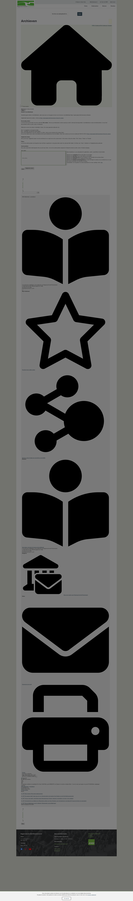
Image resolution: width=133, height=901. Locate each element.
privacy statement (92, 895)
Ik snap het (66, 898)
